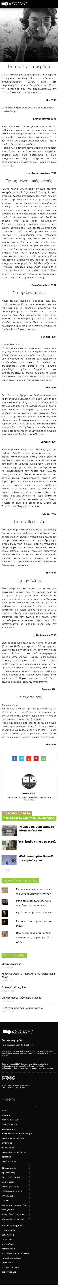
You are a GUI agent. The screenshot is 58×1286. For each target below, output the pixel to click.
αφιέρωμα (7, 33)
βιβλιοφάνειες (8, 1173)
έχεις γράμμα (8, 1210)
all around (6, 1115)
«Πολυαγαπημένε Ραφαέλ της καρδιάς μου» (36, 858)
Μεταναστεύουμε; (11, 964)
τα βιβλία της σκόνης (11, 1161)
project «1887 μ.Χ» (10, 1120)
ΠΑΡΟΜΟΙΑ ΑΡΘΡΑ (16, 813)
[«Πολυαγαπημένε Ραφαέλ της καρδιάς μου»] (9, 860)
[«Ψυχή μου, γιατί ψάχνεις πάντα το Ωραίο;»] (9, 830)
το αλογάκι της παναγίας (13, 1138)
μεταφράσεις (8, 1244)
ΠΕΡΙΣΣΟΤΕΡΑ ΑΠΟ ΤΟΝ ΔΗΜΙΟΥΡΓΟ (29, 818)
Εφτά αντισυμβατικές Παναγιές (34, 912)
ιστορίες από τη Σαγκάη (13, 1219)
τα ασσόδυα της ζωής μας (14, 1152)
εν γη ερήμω (8, 1196)
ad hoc (5, 1110)
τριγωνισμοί (7, 1262)
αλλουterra (7, 1143)
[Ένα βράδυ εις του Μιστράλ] (9, 845)
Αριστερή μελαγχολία (14, 987)
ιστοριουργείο (8, 1230)
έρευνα (5, 1200)
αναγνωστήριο (8, 1129)
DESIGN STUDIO (13, 1087)
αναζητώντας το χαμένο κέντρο (17, 1133)
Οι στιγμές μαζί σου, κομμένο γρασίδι (22, 1008)
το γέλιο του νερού (11, 1177)
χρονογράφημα (9, 1272)
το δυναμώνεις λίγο (11, 1186)
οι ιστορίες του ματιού (12, 1225)
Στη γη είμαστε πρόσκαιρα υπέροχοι (22, 997)
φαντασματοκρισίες (11, 1267)
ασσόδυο (29, 793)
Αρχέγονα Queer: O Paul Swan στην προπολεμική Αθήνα (29, 975)
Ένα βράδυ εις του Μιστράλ (37, 841)
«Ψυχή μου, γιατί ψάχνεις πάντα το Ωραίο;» (36, 828)
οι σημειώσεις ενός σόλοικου (15, 1253)
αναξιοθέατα (8, 1147)
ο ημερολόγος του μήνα (13, 1214)
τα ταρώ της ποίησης (11, 1258)
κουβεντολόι (7, 1239)
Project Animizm (9, 1124)
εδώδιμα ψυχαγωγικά (12, 1191)
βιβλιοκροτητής (9, 1168)
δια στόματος (8, 1182)
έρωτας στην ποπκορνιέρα (14, 1205)
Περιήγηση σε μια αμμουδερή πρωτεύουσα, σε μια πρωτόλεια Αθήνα (34, 938)
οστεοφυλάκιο (8, 1249)
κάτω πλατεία (8, 1235)
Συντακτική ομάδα (12, 1040)
